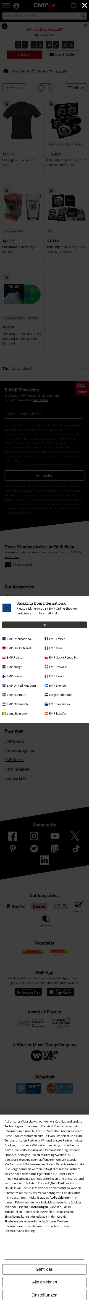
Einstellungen (44, 1295)
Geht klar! (44, 1269)
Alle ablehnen (44, 1282)
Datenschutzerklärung (20, 1231)
